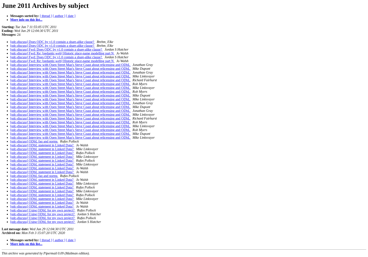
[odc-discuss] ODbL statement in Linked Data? (42, 145)
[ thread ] (46, 16)
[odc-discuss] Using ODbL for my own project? (42, 210)
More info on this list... (26, 19)
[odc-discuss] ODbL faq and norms (34, 141)
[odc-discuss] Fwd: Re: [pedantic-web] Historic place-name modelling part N (62, 53)
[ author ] (59, 16)
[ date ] (70, 16)
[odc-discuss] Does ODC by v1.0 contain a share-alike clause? (52, 42)
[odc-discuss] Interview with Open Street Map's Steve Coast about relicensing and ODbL (70, 65)
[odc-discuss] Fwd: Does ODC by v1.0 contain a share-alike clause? (56, 49)
